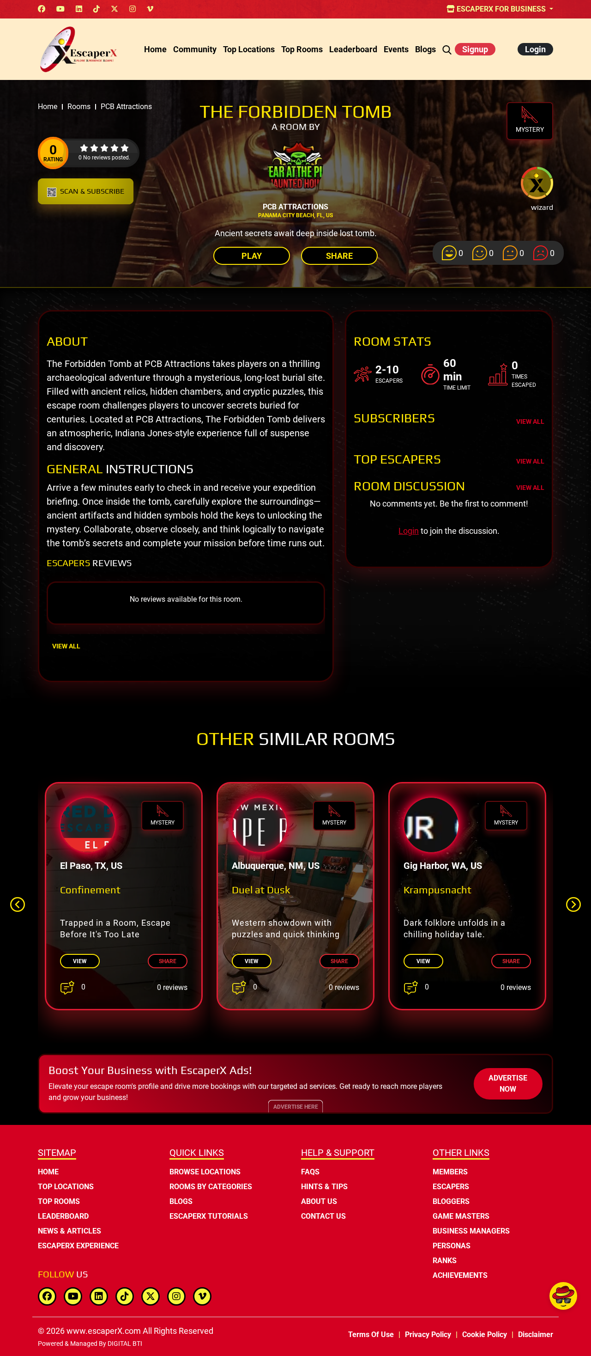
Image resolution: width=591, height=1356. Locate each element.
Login (535, 49)
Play (251, 256)
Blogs (425, 49)
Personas (451, 1245)
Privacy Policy (428, 1334)
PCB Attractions (295, 206)
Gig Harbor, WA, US (443, 865)
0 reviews (172, 987)
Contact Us (323, 1216)
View (80, 961)
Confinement (90, 890)
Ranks (445, 1260)
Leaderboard (353, 49)
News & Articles (69, 1231)
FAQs (310, 1171)
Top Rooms (302, 49)
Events (396, 49)
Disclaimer (535, 1334)
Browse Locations (205, 1171)
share (167, 961)
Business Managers (471, 1231)
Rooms (78, 106)
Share (339, 256)
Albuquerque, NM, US (276, 865)
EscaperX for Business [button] (501, 9)
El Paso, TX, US (91, 865)
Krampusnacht (437, 890)
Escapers (451, 1186)
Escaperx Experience (78, 1245)
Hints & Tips (324, 1186)
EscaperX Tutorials (208, 1216)
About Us (319, 1201)
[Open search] (447, 49)
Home (155, 49)
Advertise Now (507, 1083)
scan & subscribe (92, 191)
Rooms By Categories (210, 1186)
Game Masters (461, 1216)
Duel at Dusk (261, 890)
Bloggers (451, 1201)
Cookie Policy (484, 1334)
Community (195, 49)
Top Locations (249, 49)
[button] (573, 904)
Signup (475, 49)
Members (450, 1171)
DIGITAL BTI (125, 1343)
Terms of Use (371, 1334)
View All (66, 646)
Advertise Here (295, 1107)
